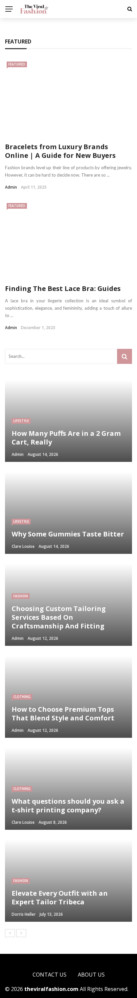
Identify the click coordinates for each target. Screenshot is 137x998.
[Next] (21, 933)
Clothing (22, 696)
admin (11, 187)
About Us (91, 974)
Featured (16, 64)
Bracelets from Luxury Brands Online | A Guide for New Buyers (60, 151)
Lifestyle (21, 420)
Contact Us (50, 974)
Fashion (20, 596)
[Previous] (10, 933)
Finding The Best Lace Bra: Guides (63, 288)
